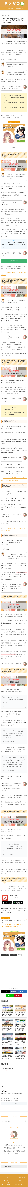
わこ (14, 1142)
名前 (2, 1086)
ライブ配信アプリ (21, 1177)
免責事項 (21, 1180)
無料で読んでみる (14, 260)
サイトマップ (21, 1182)
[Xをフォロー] (15, 1156)
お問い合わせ (7, 1180)
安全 (20, 954)
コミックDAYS (6, 954)
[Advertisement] (14, 971)
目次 (13, 147)
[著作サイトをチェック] (13, 1156)
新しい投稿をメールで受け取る (10, 1100)
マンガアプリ (14, 954)
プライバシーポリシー (7, 1182)
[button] (25, 1121)
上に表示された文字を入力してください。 (11, 1093)
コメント (4, 1071)
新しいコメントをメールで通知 (10, 1098)
